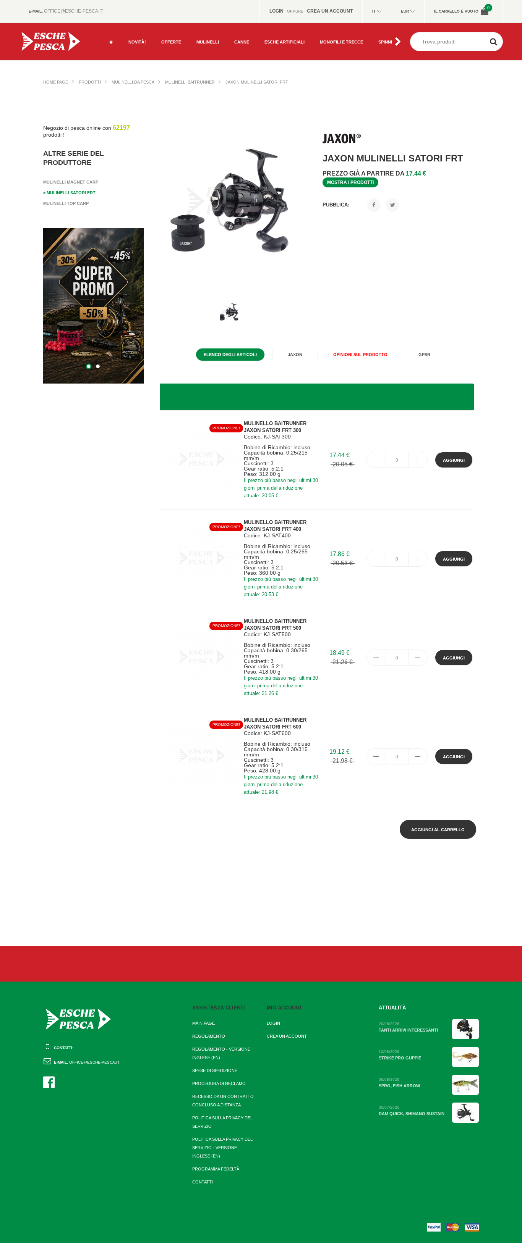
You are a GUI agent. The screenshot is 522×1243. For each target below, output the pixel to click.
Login (273, 1023)
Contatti (202, 1182)
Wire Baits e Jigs (282, 50)
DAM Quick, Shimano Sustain (411, 1113)
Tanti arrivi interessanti (408, 1030)
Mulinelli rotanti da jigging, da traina (218, 35)
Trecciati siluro (337, 50)
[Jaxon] (342, 138)
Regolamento (208, 1036)
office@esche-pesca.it (73, 11)
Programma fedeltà (215, 1169)
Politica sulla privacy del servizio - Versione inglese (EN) (222, 1147)
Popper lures (279, 26)
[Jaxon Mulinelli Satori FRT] (233, 202)
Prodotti (90, 82)
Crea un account (287, 1036)
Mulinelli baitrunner (190, 82)
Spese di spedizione (214, 1070)
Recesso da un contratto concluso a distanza (223, 1100)
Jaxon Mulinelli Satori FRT (256, 82)
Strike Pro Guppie (400, 1058)
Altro (167, 50)
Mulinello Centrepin (219, 50)
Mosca (168, 26)
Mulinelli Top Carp (66, 203)
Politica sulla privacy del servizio (222, 1122)
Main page (203, 1023)
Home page (55, 82)
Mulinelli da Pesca (133, 82)
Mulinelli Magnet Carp (70, 182)
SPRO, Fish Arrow (399, 1085)
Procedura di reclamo (219, 1083)
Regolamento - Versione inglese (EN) (221, 1053)
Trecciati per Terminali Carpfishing (344, 35)
